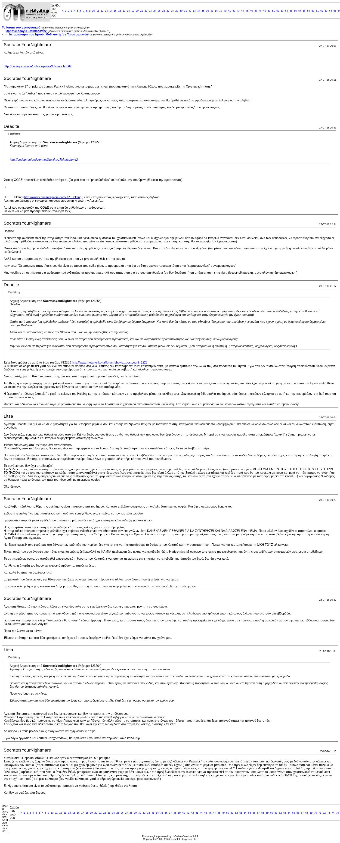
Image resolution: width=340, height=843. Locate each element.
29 (176, 10)
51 (273, 10)
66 (298, 812)
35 (203, 10)
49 (264, 10)
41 (229, 10)
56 (295, 10)
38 (216, 10)
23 (150, 10)
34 (198, 10)
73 (328, 812)
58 (304, 10)
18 (128, 10)
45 (247, 10)
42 (233, 10)
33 (194, 10)
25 (159, 10)
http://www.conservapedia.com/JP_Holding (52, 197)
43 (238, 10)
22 (146, 10)
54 (286, 10)
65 (335, 10)
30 (181, 10)
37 (211, 10)
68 (306, 812)
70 (315, 812)
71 (319, 812)
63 (326, 10)
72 (324, 812)
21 (141, 10)
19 (132, 10)
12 (102, 10)
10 (93, 10)
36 (207, 10)
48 (260, 10)
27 (168, 10)
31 (185, 10)
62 (321, 10)
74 (333, 812)
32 (190, 10)
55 (291, 10)
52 (277, 10)
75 (337, 812)
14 (110, 10)
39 (220, 10)
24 (154, 10)
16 (119, 10)
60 (313, 10)
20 (137, 10)
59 (308, 10)
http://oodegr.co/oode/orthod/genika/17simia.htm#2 (37, 66)
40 (225, 10)
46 (251, 10)
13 (106, 10)
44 (242, 10)
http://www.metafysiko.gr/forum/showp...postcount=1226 (109, 362)
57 (299, 10)
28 (172, 10)
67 (302, 812)
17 (124, 10)
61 (317, 10)
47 (255, 10)
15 (115, 10)
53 (282, 10)
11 (97, 10)
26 (163, 10)
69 (311, 812)
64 (330, 10)
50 (269, 10)
